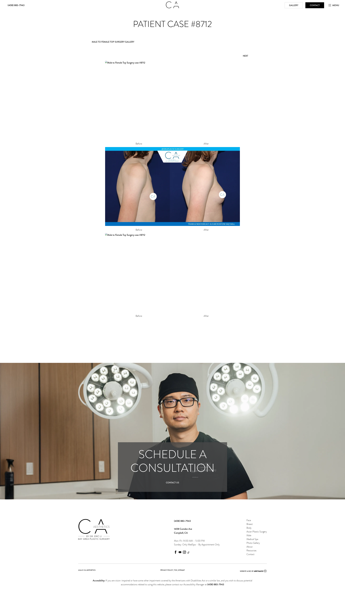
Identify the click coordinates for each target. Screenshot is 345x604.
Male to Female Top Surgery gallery (113, 41)
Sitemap (181, 570)
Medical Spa (252, 539)
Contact (315, 5)
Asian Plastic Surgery (256, 531)
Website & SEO (245, 571)
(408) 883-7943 (16, 5)
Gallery (293, 5)
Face (248, 520)
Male (248, 535)
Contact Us (172, 482)
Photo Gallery (253, 543)
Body (248, 527)
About (249, 546)
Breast (249, 524)
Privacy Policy (166, 570)
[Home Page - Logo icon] (172, 7)
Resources (251, 550)
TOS (175, 570)
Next (245, 55)
